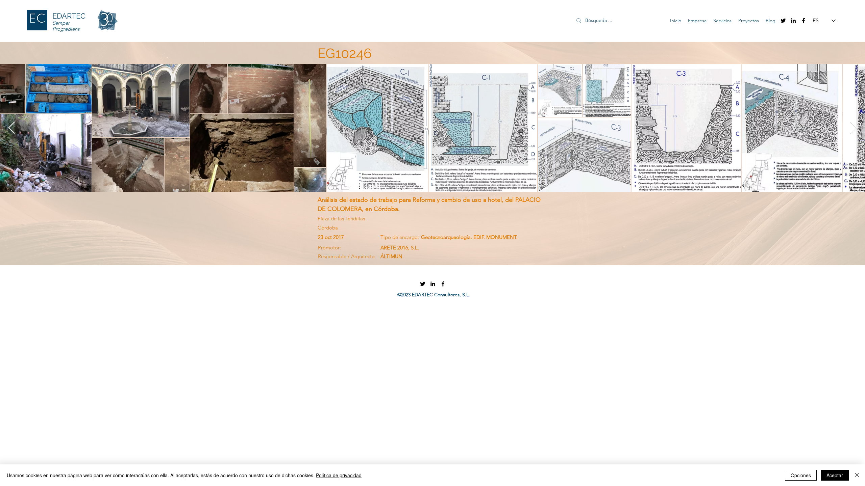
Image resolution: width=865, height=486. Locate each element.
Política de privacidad (339, 475)
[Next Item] (853, 128)
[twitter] (783, 20)
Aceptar (834, 475)
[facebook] (803, 20)
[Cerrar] (857, 475)
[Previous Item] (12, 128)
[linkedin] (793, 20)
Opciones (801, 475)
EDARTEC (68, 15)
